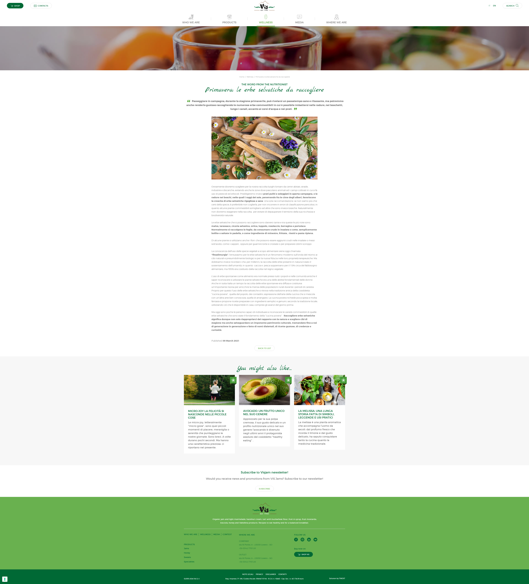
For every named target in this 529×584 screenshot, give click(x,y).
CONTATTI (282, 574)
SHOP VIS (305, 554)
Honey (187, 553)
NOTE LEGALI (247, 574)
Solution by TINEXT (337, 578)
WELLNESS (205, 534)
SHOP (17, 6)
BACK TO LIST (264, 348)
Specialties (189, 561)
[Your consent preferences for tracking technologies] (4, 579)
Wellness (250, 77)
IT (489, 5)
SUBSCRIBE (264, 489)
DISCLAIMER (271, 574)
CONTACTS (43, 6)
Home (241, 77)
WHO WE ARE (190, 534)
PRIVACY (259, 574)
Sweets (187, 557)
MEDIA (216, 534)
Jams (186, 548)
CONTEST (227, 534)
